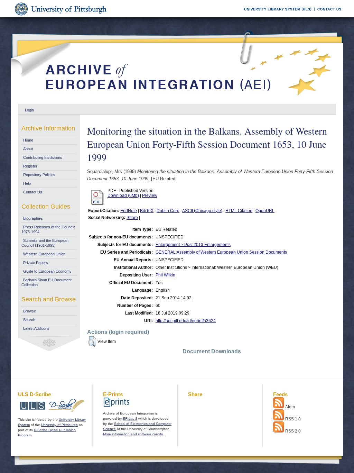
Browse (29, 311)
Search (29, 320)
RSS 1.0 (293, 419)
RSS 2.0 (293, 431)
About (28, 149)
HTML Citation (238, 210)
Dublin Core (168, 210)
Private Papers (35, 263)
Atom (290, 406)
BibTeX (146, 210)
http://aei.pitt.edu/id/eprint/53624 (186, 320)
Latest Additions (36, 328)
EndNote (128, 210)
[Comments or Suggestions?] (328, 16)
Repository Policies (39, 175)
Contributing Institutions (42, 157)
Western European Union (44, 254)
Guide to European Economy (47, 271)
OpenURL (264, 210)
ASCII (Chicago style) (202, 210)
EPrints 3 (130, 418)
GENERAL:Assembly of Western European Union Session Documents (221, 252)
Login (29, 110)
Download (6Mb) (123, 195)
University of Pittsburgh (59, 425)
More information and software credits (133, 434)
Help (27, 183)
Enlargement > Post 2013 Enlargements (193, 244)
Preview (149, 195)
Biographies (33, 218)
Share (132, 217)
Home (28, 140)
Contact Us (32, 192)
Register (30, 166)
